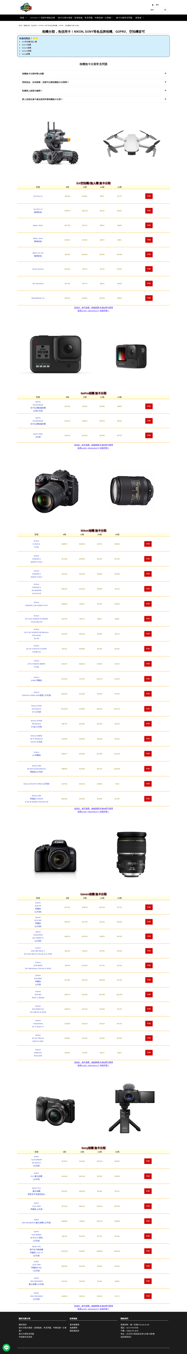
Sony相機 (26, 54)
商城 (22, 18)
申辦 (149, 196)
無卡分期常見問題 (124, 18)
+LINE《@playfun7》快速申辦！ (95, 311)
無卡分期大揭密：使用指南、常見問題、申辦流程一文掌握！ (85, 18)
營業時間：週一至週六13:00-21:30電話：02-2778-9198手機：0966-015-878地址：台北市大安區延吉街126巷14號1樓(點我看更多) (138, 1331)
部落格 (138, 18)
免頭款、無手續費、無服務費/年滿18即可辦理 (93, 307)
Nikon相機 (26, 48)
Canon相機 (26, 51)
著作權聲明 (74, 1325)
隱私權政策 (74, 1331)
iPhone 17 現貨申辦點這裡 (42, 18)
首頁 (20, 25)
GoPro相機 (26, 45)
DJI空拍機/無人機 (29, 42)
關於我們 (22, 1325)
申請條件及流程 (25, 1337)
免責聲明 (73, 1328)
